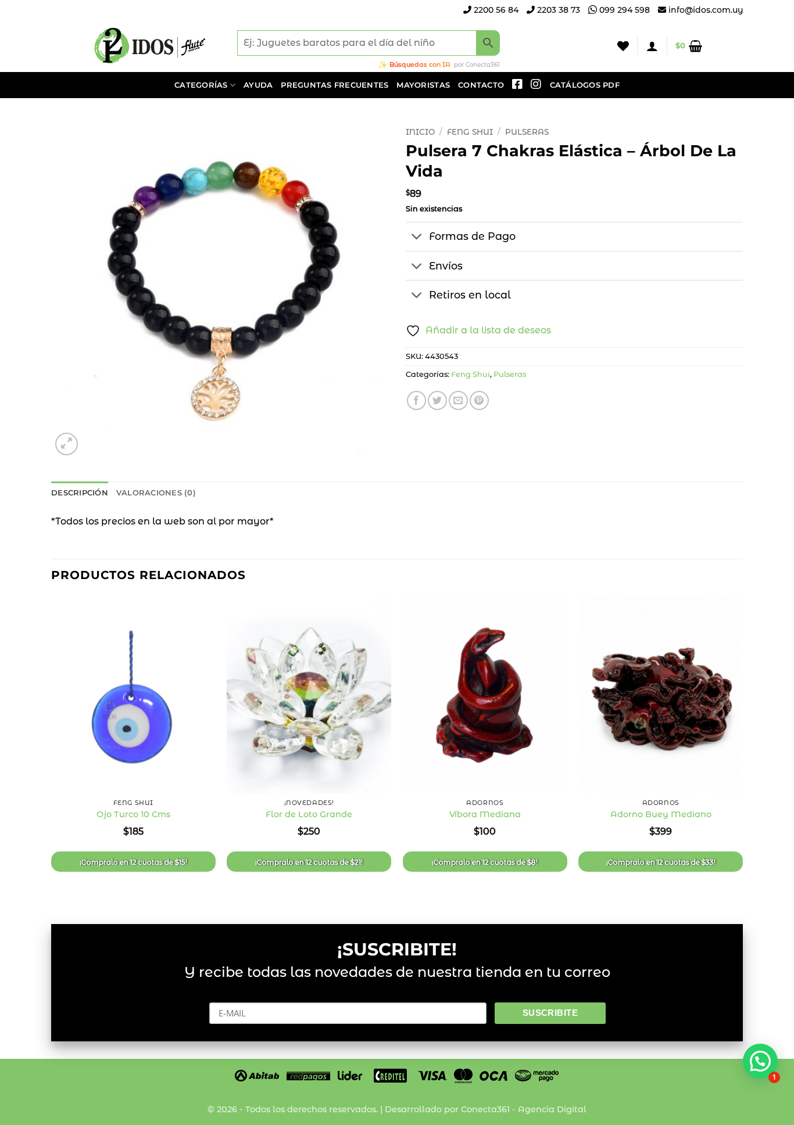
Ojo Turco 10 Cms (133, 814)
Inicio (420, 131)
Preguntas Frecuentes (334, 85)
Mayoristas (423, 85)
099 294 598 (623, 10)
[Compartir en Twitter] (437, 400)
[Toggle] (417, 237)
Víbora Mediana (485, 814)
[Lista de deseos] (623, 46)
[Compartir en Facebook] (416, 400)
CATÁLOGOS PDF (585, 85)
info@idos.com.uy (705, 10)
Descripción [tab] (79, 492)
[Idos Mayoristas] (150, 46)
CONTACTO (481, 85)
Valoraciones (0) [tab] (156, 492)
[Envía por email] (458, 400)
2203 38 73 (557, 10)
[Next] (742, 750)
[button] (652, 46)
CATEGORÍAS (201, 85)
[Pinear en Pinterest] (479, 400)
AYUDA (258, 85)
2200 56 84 (494, 10)
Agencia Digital (552, 1109)
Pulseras (527, 131)
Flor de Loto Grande (309, 814)
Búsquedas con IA (419, 64)
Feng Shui (470, 131)
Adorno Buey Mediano (660, 814)
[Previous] (51, 750)
